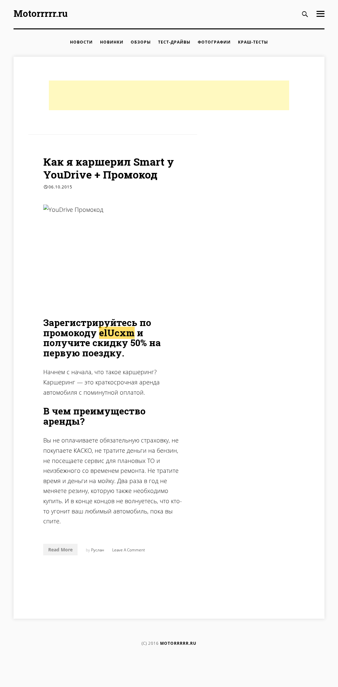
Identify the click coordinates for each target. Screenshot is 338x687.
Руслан (97, 550)
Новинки (111, 42)
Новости (81, 42)
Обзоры (141, 42)
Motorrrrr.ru (41, 13)
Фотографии (214, 42)
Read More (60, 549)
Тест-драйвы (174, 42)
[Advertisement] (169, 95)
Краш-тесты (253, 42)
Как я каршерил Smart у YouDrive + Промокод (108, 167)
